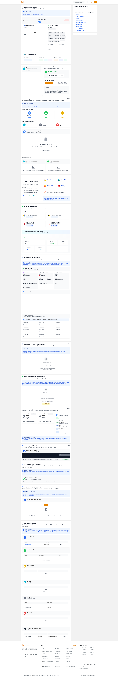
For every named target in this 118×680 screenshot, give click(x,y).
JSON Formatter (69, 653)
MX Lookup (68, 663)
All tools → (75, 645)
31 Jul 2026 (84, 654)
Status (58, 675)
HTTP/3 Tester (57, 668)
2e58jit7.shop (57, 38)
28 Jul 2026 (91, 655)
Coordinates (41, 282)
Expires (25, 34)
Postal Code (56, 286)
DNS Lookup (45, 664)
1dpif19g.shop (51, 35)
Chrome (84, 664)
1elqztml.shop (57, 35)
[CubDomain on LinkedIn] (36, 654)
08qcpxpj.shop (51, 32)
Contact (69, 2)
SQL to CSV (68, 661)
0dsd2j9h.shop (57, 32)
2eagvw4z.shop (62, 38)
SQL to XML (57, 663)
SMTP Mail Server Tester (47, 668)
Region (40, 278)
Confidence (40, 247)
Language (56, 282)
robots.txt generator (80, 30)
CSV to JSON (57, 656)
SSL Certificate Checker (70, 654)
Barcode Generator (46, 666)
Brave (83, 666)
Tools (57, 2)
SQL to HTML (57, 661)
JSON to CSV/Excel (58, 658)
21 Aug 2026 (84, 647)
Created (25, 31)
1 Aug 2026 (92, 652)
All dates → (81, 658)
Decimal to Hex (69, 664)
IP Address (50, 27)
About (25, 675)
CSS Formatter (57, 653)
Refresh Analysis (49, 83)
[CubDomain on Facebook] (25, 654)
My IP (77, 14)
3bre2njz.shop (51, 41)
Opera (95, 664)
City (47, 278)
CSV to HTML (45, 656)
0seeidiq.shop (62, 32)
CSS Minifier (45, 653)
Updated (35, 31)
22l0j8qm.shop (51, 38)
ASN (24, 278)
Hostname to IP (57, 664)
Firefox (91, 664)
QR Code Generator (80, 28)
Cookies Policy (43, 675)
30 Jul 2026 (91, 654)
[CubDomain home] (26, 645)
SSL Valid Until (61, 44)
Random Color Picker (47, 659)
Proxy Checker (57, 666)
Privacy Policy (29, 675)
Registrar (25, 27)
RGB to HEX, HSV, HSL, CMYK (71, 659)
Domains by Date (63, 2)
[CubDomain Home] (26, 2)
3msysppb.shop (56, 41)
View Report (30, 225)
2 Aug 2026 (84, 652)
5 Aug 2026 (92, 649)
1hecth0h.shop (62, 35)
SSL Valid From (50, 44)
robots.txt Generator (58, 654)
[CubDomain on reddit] (25, 657)
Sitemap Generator (80, 16)
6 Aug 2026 (84, 649)
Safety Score (29, 247)
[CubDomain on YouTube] (31, 654)
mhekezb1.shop (30, 19)
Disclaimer (49, 675)
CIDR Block (25, 286)
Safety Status (27, 241)
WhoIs (77, 18)
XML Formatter (79, 26)
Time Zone (56, 274)
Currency (56, 278)
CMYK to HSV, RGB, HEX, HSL (48, 661)
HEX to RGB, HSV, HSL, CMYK (60, 659)
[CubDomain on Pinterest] (33, 654)
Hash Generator (79, 24)
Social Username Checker (81, 22)
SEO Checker (57, 648)
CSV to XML (68, 656)
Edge (87, 664)
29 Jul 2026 (84, 655)
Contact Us (54, 675)
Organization (25, 282)
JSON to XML (68, 658)
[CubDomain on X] (28, 654)
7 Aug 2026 (92, 647)
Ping (46, 504)
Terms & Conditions (36, 675)
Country (40, 274)
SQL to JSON (45, 663)
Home (53, 2)
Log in (91, 2)
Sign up (95, 2)
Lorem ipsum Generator (70, 666)
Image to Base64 (79, 20)
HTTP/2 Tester (45, 658)
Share (69, 6)
